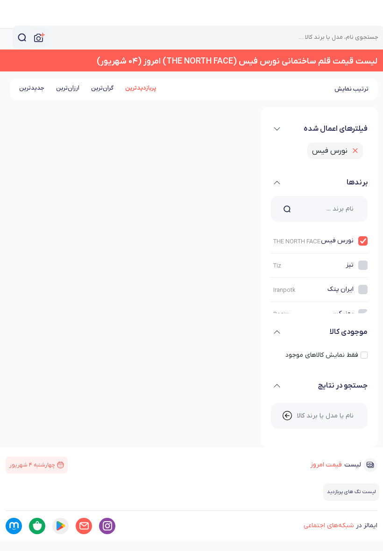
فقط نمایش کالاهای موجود (321, 355)
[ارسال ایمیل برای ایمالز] (84, 526)
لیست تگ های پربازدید (351, 491)
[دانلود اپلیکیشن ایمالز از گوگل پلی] (60, 526)
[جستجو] (22, 37)
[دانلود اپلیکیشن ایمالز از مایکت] (14, 526)
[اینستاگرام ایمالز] (107, 526)
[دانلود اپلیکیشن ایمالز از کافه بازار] (37, 526)
